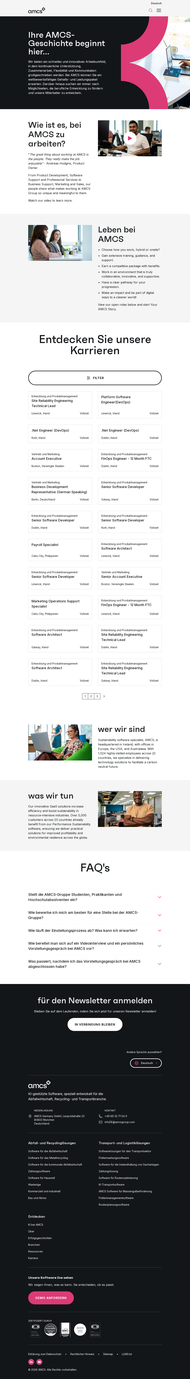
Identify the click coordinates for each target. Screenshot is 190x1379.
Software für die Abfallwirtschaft (47, 1151)
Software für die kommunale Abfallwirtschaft (55, 1164)
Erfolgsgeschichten (40, 1238)
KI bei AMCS (35, 1224)
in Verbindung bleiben (95, 1024)
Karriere (33, 1258)
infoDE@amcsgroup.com (120, 1122)
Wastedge (34, 1184)
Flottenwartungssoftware (114, 1157)
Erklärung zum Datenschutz (44, 1354)
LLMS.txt (127, 1354)
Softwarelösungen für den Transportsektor (125, 1151)
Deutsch (156, 3)
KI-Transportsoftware (112, 1184)
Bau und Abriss (37, 1198)
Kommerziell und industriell (44, 1191)
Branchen (34, 1244)
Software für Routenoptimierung (118, 1177)
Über (31, 1231)
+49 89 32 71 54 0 (116, 1116)
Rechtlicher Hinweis (82, 1354)
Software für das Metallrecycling (48, 1157)
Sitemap (108, 1354)
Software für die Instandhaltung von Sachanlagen (129, 1164)
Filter (98, 378)
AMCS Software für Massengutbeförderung (125, 1191)
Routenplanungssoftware (114, 1204)
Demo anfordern (51, 1298)
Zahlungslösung (108, 1171)
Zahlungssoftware (39, 1171)
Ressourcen (35, 1251)
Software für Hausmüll (41, 1177)
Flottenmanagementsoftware (116, 1198)
